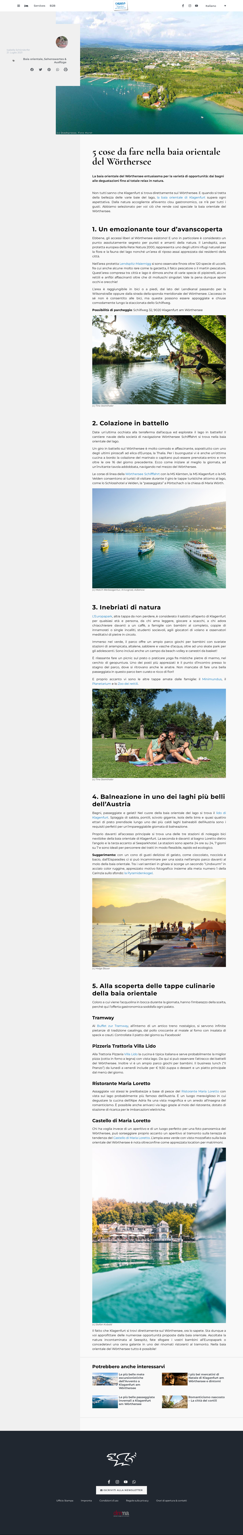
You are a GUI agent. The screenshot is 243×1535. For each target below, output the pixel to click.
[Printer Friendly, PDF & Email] (65, 70)
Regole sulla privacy (137, 1500)
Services (39, 5)
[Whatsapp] (134, 1482)
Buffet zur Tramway (112, 1026)
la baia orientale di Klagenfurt (181, 197)
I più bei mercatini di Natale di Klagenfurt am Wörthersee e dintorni (206, 1378)
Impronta (86, 1500)
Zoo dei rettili (128, 684)
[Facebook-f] (183, 5)
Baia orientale (33, 59)
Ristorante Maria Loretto (200, 1091)
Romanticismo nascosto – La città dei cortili (207, 1398)
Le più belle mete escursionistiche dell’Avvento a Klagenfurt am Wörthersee (131, 1381)
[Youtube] (196, 5)
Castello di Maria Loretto (131, 1138)
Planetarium (101, 684)
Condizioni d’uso (108, 1500)
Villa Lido (131, 1054)
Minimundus (212, 679)
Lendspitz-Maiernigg (135, 264)
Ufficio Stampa (64, 1500)
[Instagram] (189, 5)
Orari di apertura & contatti (171, 1500)
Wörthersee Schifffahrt (142, 474)
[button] (32, 69)
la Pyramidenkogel (138, 873)
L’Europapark (102, 616)
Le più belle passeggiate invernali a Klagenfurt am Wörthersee (137, 1400)
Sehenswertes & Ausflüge (55, 60)
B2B (52, 5)
